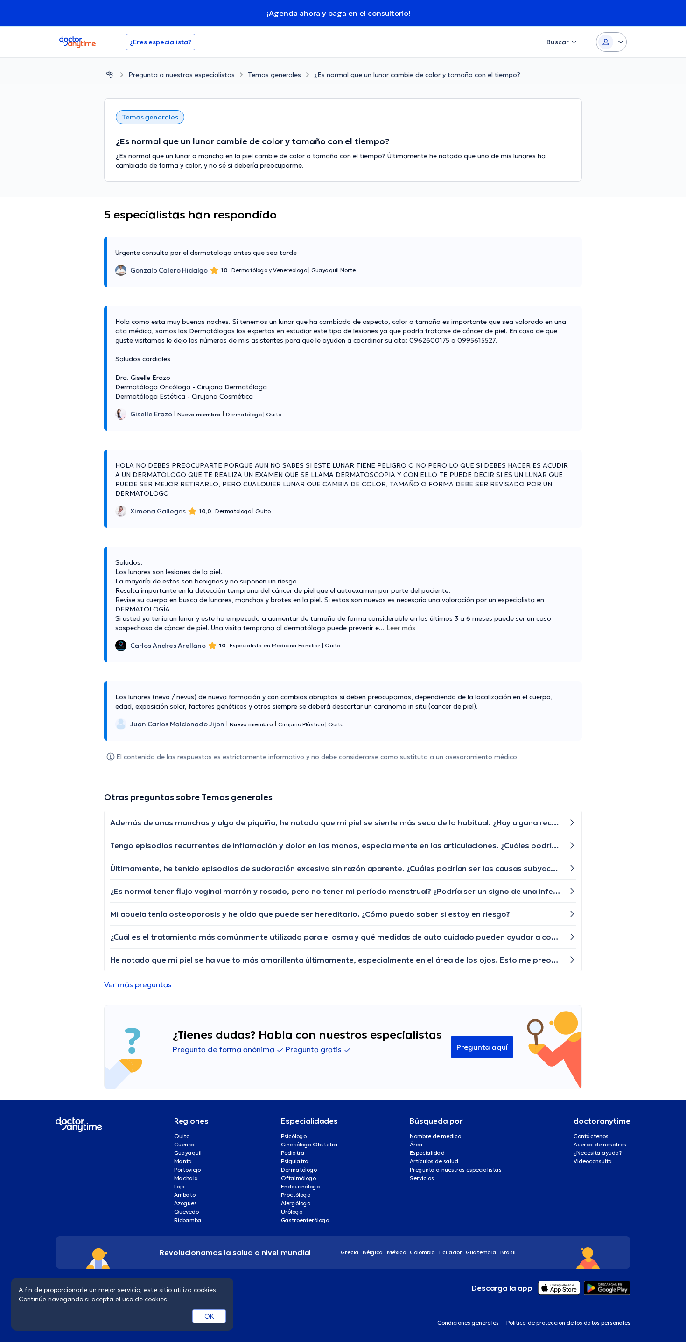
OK (209, 1316)
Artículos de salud (434, 1161)
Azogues (185, 1203)
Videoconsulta (593, 1161)
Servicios (422, 1177)
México (396, 1252)
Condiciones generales (468, 1322)
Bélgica (373, 1252)
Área (416, 1144)
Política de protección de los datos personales (568, 1322)
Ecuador (450, 1252)
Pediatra (293, 1152)
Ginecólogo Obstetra (309, 1144)
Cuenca (184, 1144)
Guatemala (481, 1252)
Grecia (350, 1252)
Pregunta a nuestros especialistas (181, 74)
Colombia (422, 1252)
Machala (186, 1177)
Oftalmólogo (298, 1177)
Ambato (185, 1194)
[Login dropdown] (611, 42)
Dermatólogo (299, 1169)
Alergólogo (295, 1203)
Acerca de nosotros (600, 1144)
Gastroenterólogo (305, 1219)
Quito (181, 1135)
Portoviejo (187, 1169)
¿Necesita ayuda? (598, 1152)
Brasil (508, 1252)
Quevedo (186, 1211)
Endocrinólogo (300, 1186)
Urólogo (291, 1211)
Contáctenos (591, 1135)
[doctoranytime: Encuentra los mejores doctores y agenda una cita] (109, 74)
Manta (183, 1161)
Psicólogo (294, 1135)
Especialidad (427, 1152)
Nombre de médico (435, 1135)
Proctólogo (295, 1194)
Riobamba (188, 1219)
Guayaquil (188, 1152)
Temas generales (274, 74)
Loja (179, 1186)
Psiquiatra (295, 1161)
